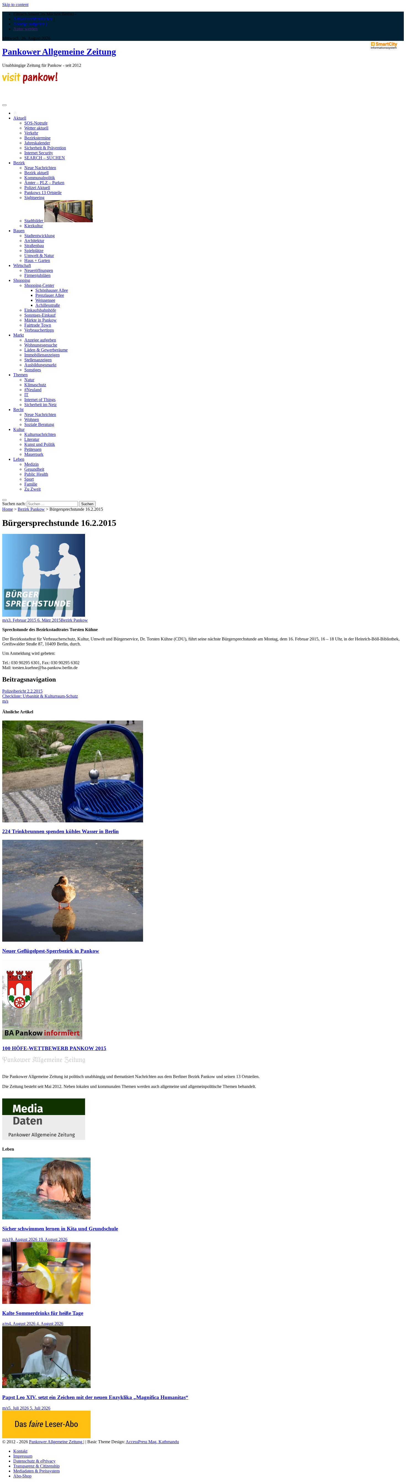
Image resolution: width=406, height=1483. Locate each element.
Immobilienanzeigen (42, 355)
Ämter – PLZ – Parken (44, 182)
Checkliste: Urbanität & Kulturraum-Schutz (40, 696)
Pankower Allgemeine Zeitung (59, 52)
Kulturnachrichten (40, 434)
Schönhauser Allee (51, 290)
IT (26, 394)
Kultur (19, 429)
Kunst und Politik (39, 444)
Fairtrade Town (37, 325)
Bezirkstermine (37, 138)
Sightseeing (34, 197)
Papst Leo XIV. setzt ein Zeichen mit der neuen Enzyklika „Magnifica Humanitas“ (95, 1397)
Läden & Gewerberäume (46, 350)
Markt (18, 335)
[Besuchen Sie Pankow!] (29, 82)
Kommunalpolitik (39, 177)
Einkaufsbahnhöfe (40, 310)
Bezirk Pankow (31, 509)
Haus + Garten (37, 260)
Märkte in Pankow (40, 320)
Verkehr (31, 133)
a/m (5, 1323)
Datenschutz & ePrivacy (34, 1461)
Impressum (22, 1456)
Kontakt (20, 1451)
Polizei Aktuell (37, 187)
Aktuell (19, 118)
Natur (29, 379)
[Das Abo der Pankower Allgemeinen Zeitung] (46, 1436)
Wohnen (31, 419)
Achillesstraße (47, 305)
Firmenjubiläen (37, 275)
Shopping (21, 280)
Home (7, 509)
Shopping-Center (39, 285)
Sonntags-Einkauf (40, 315)
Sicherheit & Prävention (45, 147)
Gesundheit (34, 469)
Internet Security (38, 152)
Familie (30, 484)
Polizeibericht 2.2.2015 (22, 691)
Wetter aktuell (36, 128)
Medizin (31, 464)
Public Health (36, 474)
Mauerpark (33, 454)
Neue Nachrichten (40, 167)
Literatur (31, 439)
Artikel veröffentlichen (33, 19)
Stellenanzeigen (38, 359)
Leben (18, 459)
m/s (5, 620)
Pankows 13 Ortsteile (43, 192)
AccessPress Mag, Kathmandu (152, 1441)
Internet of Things (40, 399)
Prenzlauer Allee (49, 295)
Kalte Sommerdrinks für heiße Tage (42, 1313)
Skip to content (15, 4)
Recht (18, 409)
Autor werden (25, 29)
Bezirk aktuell (36, 172)
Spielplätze (33, 250)
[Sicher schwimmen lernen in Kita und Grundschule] (46, 1217)
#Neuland (32, 389)
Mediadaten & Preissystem (36, 1471)
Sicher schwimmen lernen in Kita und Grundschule (60, 1229)
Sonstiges (32, 369)
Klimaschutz (35, 384)
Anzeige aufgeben (40, 340)
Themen (20, 374)
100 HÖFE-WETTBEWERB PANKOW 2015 (54, 1048)
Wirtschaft (22, 265)
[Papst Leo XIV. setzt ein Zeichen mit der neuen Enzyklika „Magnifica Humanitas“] (46, 1386)
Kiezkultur (33, 225)
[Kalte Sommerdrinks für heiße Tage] (46, 1302)
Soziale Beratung (39, 424)
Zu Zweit (32, 489)
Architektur (34, 240)
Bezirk (19, 162)
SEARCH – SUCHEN (44, 157)
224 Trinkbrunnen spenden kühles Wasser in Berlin (60, 831)
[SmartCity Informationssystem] (384, 46)
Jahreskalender (37, 143)
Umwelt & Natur (39, 255)
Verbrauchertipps (39, 330)
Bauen (19, 230)
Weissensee (45, 300)
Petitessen (32, 449)
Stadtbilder (34, 220)
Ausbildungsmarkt (40, 364)
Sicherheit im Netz (40, 404)
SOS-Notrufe (36, 123)
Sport (29, 479)
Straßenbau (34, 245)
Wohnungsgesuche (40, 345)
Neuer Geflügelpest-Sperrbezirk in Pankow (50, 951)
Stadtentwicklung (39, 235)
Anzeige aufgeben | (30, 24)
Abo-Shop (22, 1476)
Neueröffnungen (38, 270)
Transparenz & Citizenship (36, 1466)
